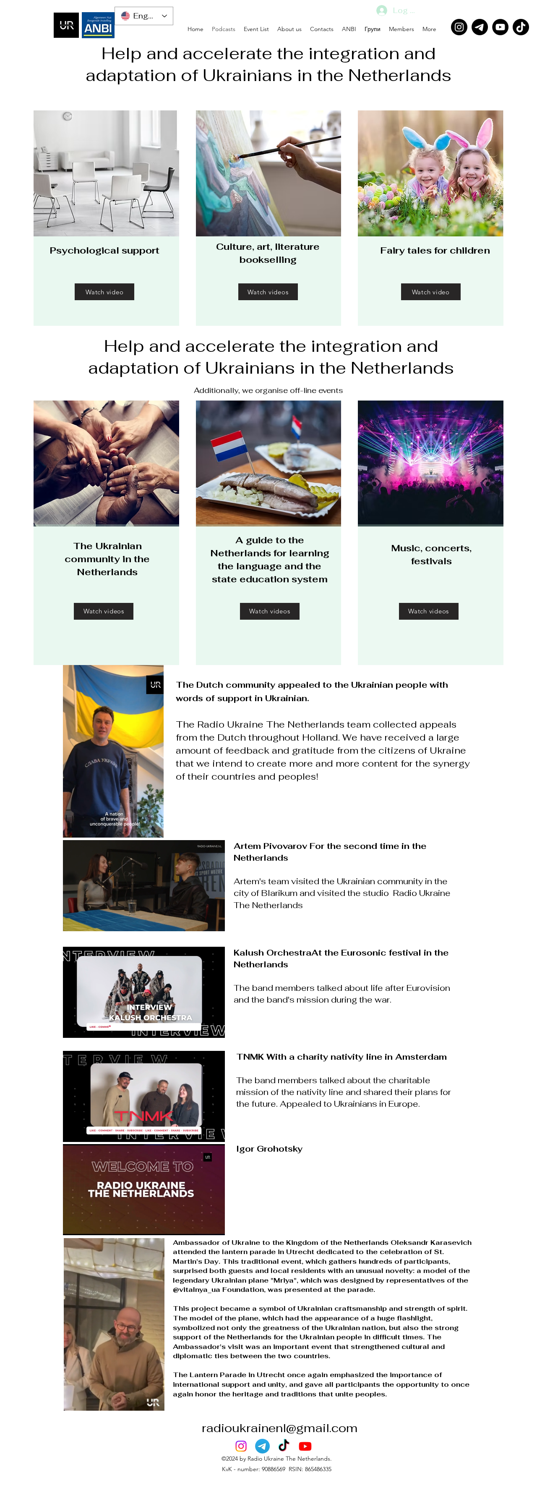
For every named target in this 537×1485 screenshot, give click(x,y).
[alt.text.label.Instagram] (241, 1446)
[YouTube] (500, 27)
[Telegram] (480, 27)
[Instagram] (459, 27)
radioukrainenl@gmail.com (279, 1427)
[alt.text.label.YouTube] (305, 1446)
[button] (153, 828)
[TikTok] (521, 27)
